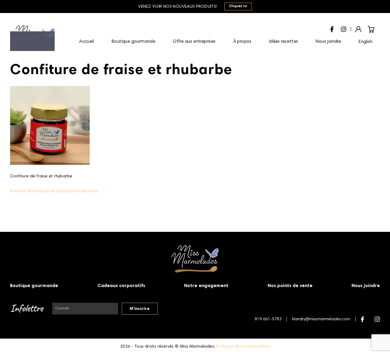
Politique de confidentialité (243, 346)
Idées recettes (283, 42)
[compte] (358, 29)
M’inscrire (140, 309)
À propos (242, 42)
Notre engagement (206, 286)
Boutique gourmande (133, 42)
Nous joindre (328, 42)
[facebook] (331, 28)
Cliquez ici (238, 6)
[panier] (371, 29)
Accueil (86, 42)
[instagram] (343, 28)
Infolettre (26, 309)
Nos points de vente (290, 286)
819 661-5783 (268, 319)
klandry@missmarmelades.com (321, 319)
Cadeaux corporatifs (121, 286)
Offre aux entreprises (194, 42)
